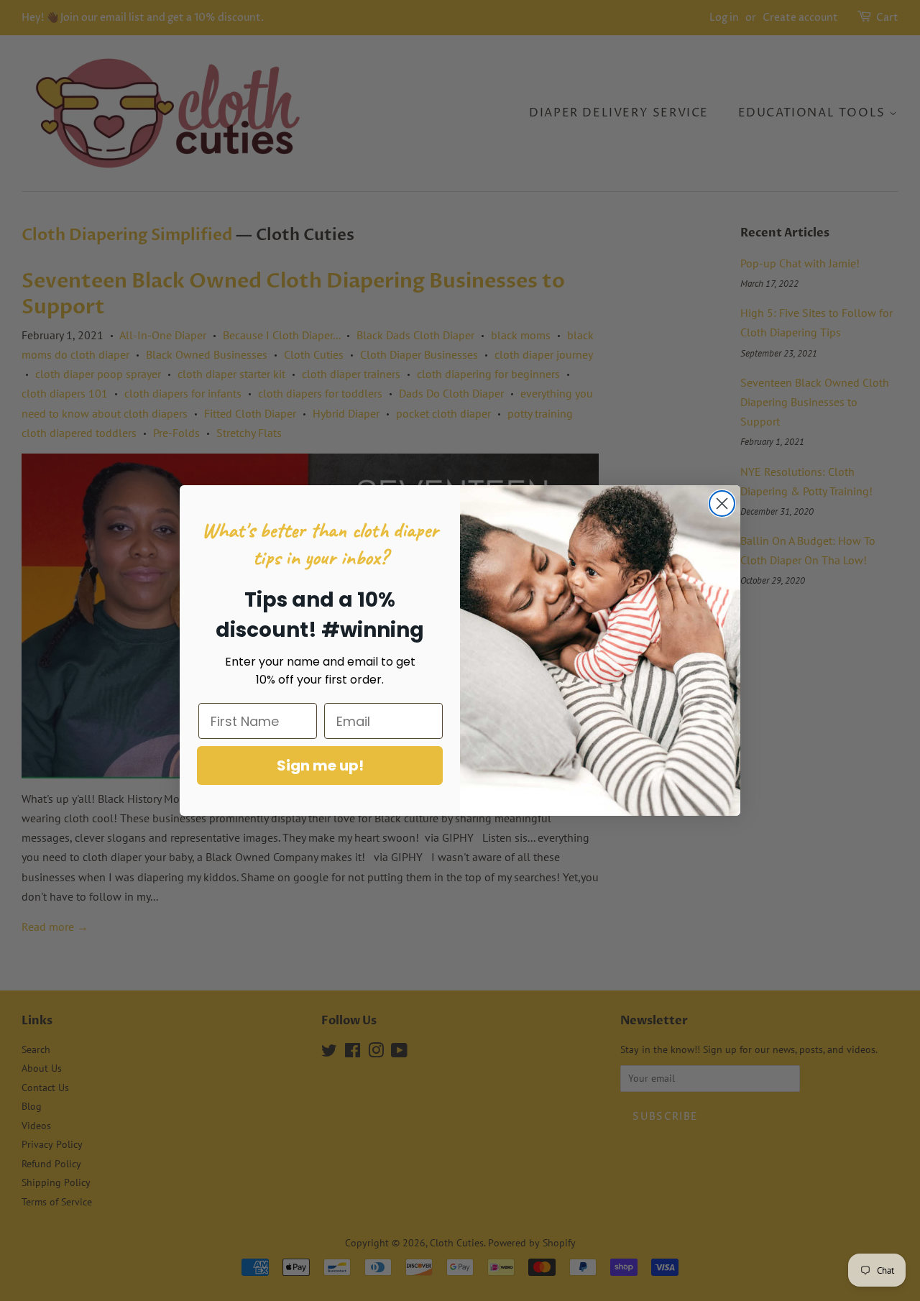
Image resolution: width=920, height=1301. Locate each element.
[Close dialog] (722, 503)
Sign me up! (320, 765)
